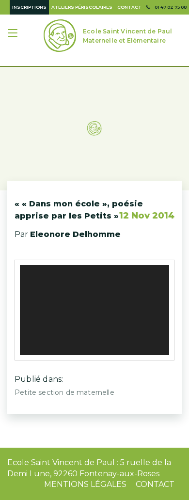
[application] (94, 310)
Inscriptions (29, 7)
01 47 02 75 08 (171, 7)
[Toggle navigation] (13, 34)
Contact (129, 7)
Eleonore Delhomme (75, 234)
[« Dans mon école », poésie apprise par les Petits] (94, 120)
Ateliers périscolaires (81, 7)
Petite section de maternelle (64, 392)
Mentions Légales (85, 484)
